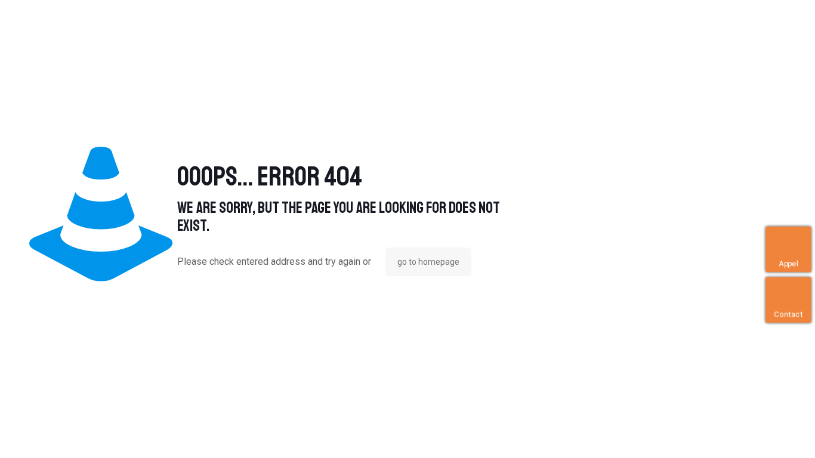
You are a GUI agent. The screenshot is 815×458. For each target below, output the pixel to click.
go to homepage (428, 262)
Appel (788, 263)
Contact (788, 314)
